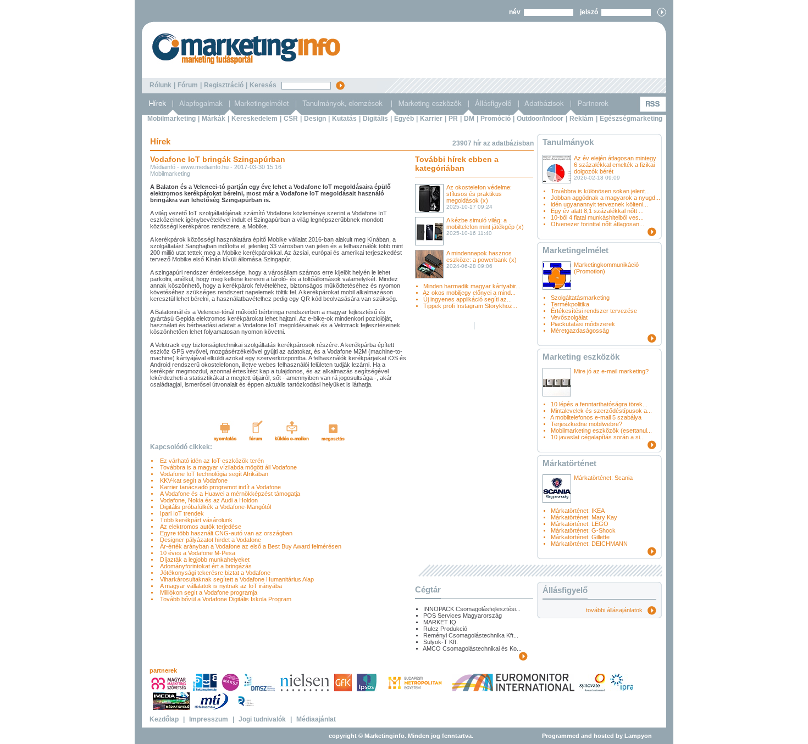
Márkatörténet (569, 463)
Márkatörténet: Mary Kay (584, 517)
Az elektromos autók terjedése (199, 526)
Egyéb (404, 118)
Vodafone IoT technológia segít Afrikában (212, 474)
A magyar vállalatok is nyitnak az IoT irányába (219, 586)
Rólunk (160, 85)
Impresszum (208, 719)
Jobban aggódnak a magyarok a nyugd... (605, 197)
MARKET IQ (439, 622)
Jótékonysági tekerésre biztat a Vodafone (213, 572)
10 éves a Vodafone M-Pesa (196, 553)
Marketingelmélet (575, 250)
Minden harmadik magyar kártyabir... (472, 286)
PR (453, 118)
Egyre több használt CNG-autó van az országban (224, 533)
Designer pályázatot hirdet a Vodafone (209, 539)
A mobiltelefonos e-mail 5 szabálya (595, 417)
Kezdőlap (164, 719)
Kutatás (344, 118)
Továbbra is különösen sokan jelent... (600, 191)
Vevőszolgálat (569, 317)
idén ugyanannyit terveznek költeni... (599, 204)
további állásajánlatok (616, 610)
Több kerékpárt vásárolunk (195, 520)
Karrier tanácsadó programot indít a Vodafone (219, 487)
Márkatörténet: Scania (603, 477)
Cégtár (428, 589)
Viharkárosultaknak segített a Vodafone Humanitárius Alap (235, 579)
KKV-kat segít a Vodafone (192, 480)
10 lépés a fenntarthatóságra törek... (599, 404)
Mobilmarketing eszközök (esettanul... (601, 430)
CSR (291, 118)
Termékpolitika (570, 304)
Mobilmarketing (171, 118)
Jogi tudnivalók (262, 719)
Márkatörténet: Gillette (580, 537)
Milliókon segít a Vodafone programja (207, 592)
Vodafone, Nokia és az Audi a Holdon (207, 500)
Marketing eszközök (581, 356)
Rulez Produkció (445, 628)
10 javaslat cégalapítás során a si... (598, 437)
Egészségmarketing (631, 118)
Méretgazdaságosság (580, 330)
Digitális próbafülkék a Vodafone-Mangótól (214, 507)
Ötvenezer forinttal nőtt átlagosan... (597, 224)
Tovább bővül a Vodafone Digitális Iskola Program (224, 599)
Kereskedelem (254, 118)
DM (469, 118)
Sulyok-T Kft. (440, 642)
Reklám (581, 118)
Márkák (213, 118)
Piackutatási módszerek (583, 324)
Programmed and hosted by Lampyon (597, 735)
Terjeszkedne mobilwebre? (586, 424)
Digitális (375, 118)
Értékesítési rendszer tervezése (594, 310)
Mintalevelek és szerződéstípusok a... (601, 410)
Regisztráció (223, 85)
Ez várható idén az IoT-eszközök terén (210, 460)
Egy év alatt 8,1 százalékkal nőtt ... (597, 211)
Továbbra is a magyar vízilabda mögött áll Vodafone (227, 467)
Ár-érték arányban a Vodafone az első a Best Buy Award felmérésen (249, 546)
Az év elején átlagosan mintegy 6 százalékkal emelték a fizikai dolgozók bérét (615, 165)
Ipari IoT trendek (180, 513)
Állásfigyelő (565, 590)
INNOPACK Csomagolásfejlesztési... (472, 609)
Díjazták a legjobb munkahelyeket (203, 559)
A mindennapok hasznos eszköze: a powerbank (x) (481, 256)
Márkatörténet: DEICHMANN (589, 543)
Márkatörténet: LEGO (579, 524)
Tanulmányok (568, 142)
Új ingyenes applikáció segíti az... (467, 299)
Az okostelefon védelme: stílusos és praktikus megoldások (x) (479, 194)
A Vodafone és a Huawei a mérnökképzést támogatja (228, 493)
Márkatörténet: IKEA (578, 510)
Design (315, 118)
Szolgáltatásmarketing (580, 297)
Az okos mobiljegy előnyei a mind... (469, 292)
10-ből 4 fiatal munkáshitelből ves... (597, 217)
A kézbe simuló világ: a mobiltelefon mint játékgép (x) (485, 223)
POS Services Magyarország (462, 615)
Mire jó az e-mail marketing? (611, 371)
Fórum (188, 85)
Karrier (431, 118)
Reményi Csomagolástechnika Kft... (470, 635)
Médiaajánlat (316, 719)
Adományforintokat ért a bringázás (204, 566)
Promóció (495, 118)
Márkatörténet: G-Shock (583, 530)
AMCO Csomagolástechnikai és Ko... (472, 648)
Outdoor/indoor (540, 118)
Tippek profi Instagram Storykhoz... (470, 306)
